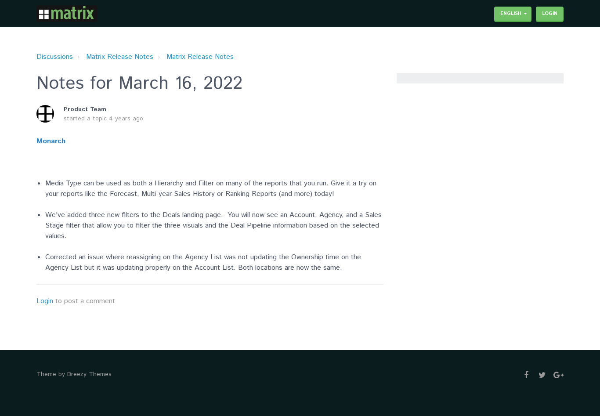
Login (44, 301)
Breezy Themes (89, 374)
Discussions (54, 57)
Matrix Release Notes (119, 57)
